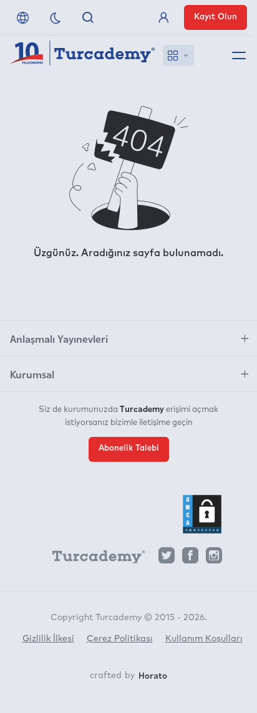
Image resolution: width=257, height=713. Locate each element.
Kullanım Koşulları (204, 638)
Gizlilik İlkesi (48, 638)
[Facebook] (190, 559)
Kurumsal (32, 373)
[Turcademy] (93, 559)
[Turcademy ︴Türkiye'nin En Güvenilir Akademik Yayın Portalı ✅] (82, 55)
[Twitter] (166, 559)
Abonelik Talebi (129, 448)
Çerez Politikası (120, 638)
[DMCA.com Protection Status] (202, 514)
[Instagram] (214, 559)
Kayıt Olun (215, 17)
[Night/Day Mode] (55, 17)
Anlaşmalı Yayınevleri (59, 338)
